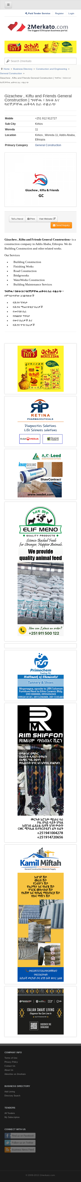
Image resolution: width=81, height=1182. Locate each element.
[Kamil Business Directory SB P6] (40, 914)
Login (71, 13)
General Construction (11, 73)
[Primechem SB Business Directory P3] (40, 675)
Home (7, 69)
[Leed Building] (40, 474)
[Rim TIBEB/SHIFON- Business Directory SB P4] (40, 772)
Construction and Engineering (51, 69)
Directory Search (12, 1096)
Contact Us (9, 1066)
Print (32, 219)
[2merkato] (40, 27)
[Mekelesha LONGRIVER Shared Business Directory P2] (40, 369)
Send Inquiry (62, 225)
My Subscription (12, 1117)
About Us (8, 1070)
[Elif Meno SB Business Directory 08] (40, 571)
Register (59, 13)
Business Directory (22, 69)
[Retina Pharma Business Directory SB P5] (40, 421)
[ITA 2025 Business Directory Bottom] (40, 1011)
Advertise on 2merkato (15, 1074)
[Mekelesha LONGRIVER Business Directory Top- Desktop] (40, 47)
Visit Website (46, 219)
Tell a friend (17, 219)
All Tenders (9, 1113)
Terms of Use (10, 1058)
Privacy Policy (11, 1062)
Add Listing (9, 1092)
